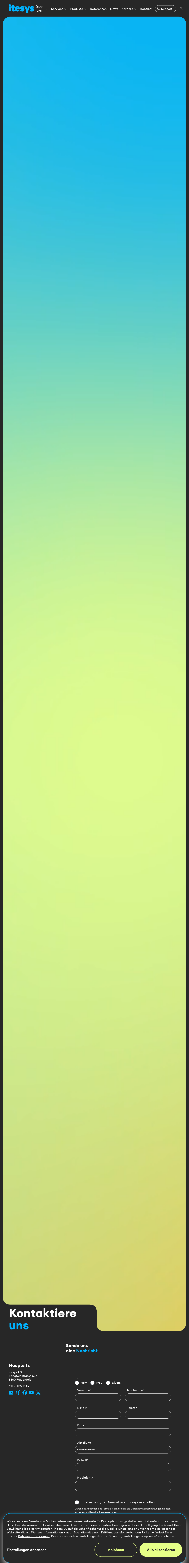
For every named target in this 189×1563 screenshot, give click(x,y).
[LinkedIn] (11, 1392)
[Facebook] (24, 1392)
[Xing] (18, 1392)
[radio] (81, 1383)
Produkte (76, 9)
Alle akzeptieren (161, 1549)
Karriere (127, 9)
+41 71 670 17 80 (19, 1385)
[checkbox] (123, 1383)
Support (164, 9)
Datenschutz (138, 1508)
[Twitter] (38, 1392)
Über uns (39, 8)
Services (57, 9)
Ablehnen (116, 1549)
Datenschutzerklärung (34, 1536)
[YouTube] (31, 1392)
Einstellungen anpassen (27, 1550)
